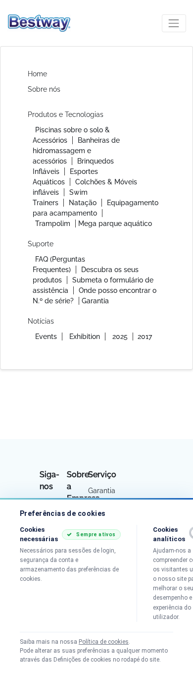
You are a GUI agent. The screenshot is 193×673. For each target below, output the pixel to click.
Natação (82, 203)
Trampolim (52, 223)
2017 (145, 336)
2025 (120, 336)
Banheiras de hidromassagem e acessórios (76, 150)
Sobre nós (44, 89)
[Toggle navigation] (174, 23)
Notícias (41, 321)
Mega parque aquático (115, 223)
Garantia (95, 301)
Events (46, 336)
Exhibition (84, 336)
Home (37, 74)
